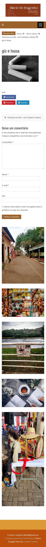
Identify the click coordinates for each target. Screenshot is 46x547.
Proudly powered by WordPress (19, 538)
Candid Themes (31, 541)
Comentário (7, 142)
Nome (5, 174)
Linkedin (23, 102)
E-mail (5, 185)
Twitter (23, 97)
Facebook (9, 97)
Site (3, 196)
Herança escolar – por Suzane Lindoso (24, 117)
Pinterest (9, 102)
